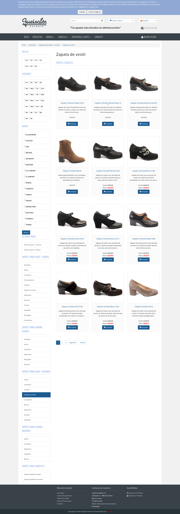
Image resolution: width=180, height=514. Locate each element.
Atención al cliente (81, 36)
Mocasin (27, 300)
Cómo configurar (95, 12)
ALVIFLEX (29, 141)
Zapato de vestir (30, 290)
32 (27, 82)
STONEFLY (29, 219)
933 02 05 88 (150, 28)
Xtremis (109, 511)
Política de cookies (63, 498)
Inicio (26, 36)
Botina (26, 405)
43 (37, 106)
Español (145, 21)
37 (37, 88)
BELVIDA (29, 153)
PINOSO (29, 195)
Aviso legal (60, 493)
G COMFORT (30, 177)
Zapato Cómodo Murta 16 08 (108, 171)
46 (31, 112)
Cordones (27, 275)
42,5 (32, 106)
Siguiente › (73, 343)
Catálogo (62, 36)
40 (27, 100)
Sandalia (27, 265)
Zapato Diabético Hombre (33, 479)
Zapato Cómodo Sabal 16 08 (72, 103)
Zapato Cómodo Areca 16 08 (72, 239)
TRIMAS (28, 225)
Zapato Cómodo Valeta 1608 (143, 239)
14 (36, 60)
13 (31, 60)
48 (41, 112)
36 (27, 88)
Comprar (72, 124)
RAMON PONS (31, 207)
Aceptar (82, 12)
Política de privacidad (64, 501)
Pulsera (27, 285)
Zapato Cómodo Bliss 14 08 (108, 306)
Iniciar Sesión (149, 36)
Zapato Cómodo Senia (144, 306)
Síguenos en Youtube (135, 496)
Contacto (99, 36)
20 (36, 66)
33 (31, 82)
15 (41, 60)
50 (31, 118)
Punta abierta (29, 280)
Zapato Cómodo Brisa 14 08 (143, 171)
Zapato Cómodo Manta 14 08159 (144, 103)
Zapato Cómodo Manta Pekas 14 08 (108, 104)
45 (27, 112)
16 (27, 66)
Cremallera (28, 320)
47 (36, 112)
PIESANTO (29, 189)
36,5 (32, 88)
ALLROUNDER (31, 135)
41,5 (42, 100)
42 (27, 106)
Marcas (49, 36)
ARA (27, 147)
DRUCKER (29, 165)
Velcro (26, 270)
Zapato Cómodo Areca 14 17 (107, 239)
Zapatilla (27, 310)
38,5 (32, 94)
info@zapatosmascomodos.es (106, 504)
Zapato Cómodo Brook (72, 171)
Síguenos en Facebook (135, 493)
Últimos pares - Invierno (33, 245)
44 (42, 106)
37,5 (42, 88)
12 (27, 60)
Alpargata (27, 315)
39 (37, 94)
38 (27, 94)
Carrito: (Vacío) (116, 21)
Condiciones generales (64, 496)
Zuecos (26, 305)
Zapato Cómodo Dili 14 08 (72, 306)
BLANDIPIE (30, 159)
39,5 (42, 94)
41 (37, 100)
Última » (83, 343)
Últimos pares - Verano (32, 250)
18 (31, 66)
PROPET (29, 201)
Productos (37, 36)
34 (36, 82)
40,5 (32, 100)
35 (41, 82)
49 (27, 118)
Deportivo (27, 295)
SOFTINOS (29, 213)
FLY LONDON (30, 171)
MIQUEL (29, 183)
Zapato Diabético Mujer (32, 474)
